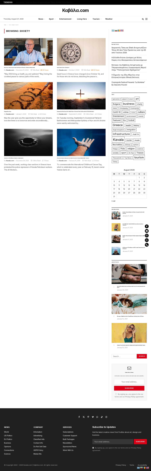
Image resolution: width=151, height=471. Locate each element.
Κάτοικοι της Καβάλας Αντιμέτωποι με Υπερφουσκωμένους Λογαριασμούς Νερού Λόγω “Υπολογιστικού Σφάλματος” (129, 67)
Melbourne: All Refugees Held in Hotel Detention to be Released (134, 248)
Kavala (118, 140)
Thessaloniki (117, 158)
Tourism (96, 19)
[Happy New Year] (28, 95)
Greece (118, 125)
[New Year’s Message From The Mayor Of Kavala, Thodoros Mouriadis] (28, 51)
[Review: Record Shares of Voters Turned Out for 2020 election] (116, 215)
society (116, 153)
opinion (135, 145)
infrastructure (121, 134)
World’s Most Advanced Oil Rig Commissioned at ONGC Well (134, 236)
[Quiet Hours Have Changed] (81, 51)
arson (131, 99)
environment (131, 116)
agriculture (116, 99)
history (136, 125)
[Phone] (147, 245)
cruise (133, 112)
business (128, 103)
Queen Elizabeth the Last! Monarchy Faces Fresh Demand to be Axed (131, 287)
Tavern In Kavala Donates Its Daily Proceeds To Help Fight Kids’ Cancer (73, 158)
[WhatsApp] (147, 240)
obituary (127, 145)
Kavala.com (10, 70)
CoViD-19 (116, 112)
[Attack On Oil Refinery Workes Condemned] (28, 142)
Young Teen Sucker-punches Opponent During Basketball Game (131, 345)
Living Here (82, 19)
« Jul (113, 201)
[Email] (147, 231)
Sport (51, 19)
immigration (131, 130)
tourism (139, 157)
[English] (122, 30)
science (140, 149)
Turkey (115, 162)
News (40, 19)
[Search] (143, 19)
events (140, 116)
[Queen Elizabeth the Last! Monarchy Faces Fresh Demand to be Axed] (129, 274)
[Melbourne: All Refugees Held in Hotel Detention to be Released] (116, 251)
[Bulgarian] (116, 30)
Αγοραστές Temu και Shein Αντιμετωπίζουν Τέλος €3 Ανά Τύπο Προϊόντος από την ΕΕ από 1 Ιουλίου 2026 (129, 50)
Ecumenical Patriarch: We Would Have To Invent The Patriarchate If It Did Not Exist (75, 111)
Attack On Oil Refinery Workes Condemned (13, 158)
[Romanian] (119, 30)
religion (131, 148)
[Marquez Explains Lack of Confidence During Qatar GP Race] (129, 304)
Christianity (124, 108)
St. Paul (131, 153)
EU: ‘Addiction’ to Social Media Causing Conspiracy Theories (133, 224)
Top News (128, 158)
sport (123, 153)
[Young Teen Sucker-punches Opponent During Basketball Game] (129, 333)
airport (124, 99)
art (137, 98)
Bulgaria (116, 104)
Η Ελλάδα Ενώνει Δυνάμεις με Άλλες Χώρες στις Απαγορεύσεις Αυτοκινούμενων (45, 2)
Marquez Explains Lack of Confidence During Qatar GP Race (130, 316)
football (131, 120)
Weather (109, 19)
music (137, 140)
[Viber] (147, 235)
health (128, 125)
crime (125, 112)
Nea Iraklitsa (117, 145)
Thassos (140, 153)
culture (141, 112)
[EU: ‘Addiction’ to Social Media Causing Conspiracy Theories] (116, 227)
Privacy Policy (130, 397)
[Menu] (146, 19)
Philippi (115, 149)
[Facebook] (147, 226)
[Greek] (113, 30)
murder (129, 140)
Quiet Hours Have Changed (63, 67)
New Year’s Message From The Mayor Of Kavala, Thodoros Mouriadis (19, 67)
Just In (136, 134)
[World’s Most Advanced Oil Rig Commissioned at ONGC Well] (116, 239)
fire (124, 120)
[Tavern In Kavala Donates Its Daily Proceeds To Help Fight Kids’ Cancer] (81, 142)
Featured (116, 120)
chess (115, 108)
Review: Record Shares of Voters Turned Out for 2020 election (133, 213)
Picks (122, 149)
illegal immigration (118, 130)
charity (139, 104)
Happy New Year (7, 111)
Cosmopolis (134, 108)
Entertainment (65, 19)
